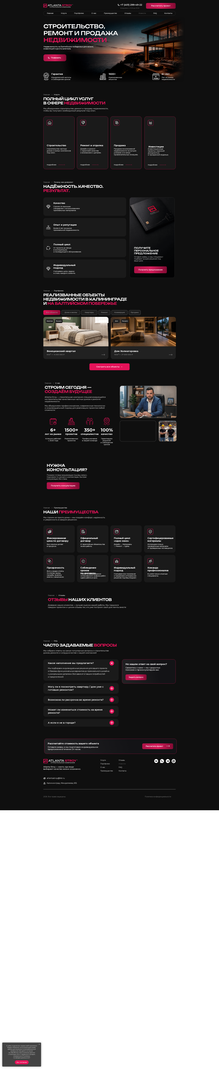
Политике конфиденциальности (21, 1057)
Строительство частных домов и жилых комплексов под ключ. (59, 151)
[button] (161, 6)
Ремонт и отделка (91, 145)
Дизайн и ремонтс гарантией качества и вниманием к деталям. (90, 151)
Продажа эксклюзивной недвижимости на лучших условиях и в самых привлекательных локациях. (126, 152)
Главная (46, 95)
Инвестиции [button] (156, 146)
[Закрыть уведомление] (39, 1044)
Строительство (56, 145)
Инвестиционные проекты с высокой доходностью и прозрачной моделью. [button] (158, 152)
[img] (126, 129)
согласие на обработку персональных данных (21, 1051)
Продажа (120, 145)
